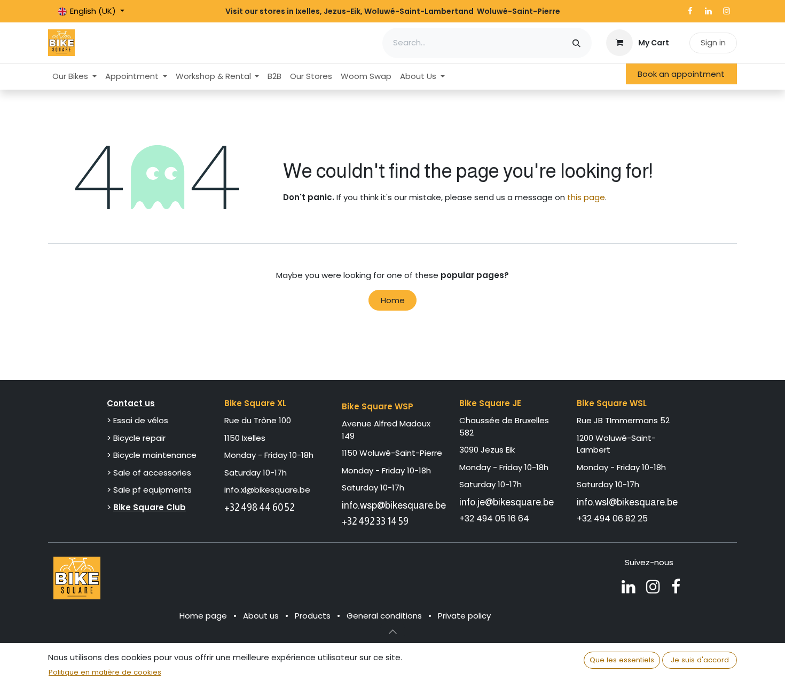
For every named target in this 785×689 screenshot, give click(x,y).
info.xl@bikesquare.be (267, 489)
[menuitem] (74, 76)
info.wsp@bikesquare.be (394, 505)
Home (393, 300)
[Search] (576, 43)
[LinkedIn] (708, 11)
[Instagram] (726, 11)
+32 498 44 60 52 (259, 507)
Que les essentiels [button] (622, 660)
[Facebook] (690, 11)
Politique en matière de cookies (105, 672)
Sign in (713, 42)
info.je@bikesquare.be (506, 502)
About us (261, 615)
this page (586, 197)
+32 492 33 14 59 (375, 521)
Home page (203, 615)
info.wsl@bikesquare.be (627, 502)
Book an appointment (681, 74)
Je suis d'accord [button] (700, 660)
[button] (392, 631)
